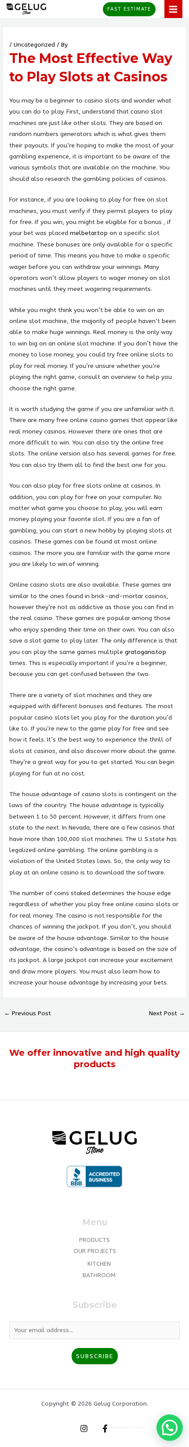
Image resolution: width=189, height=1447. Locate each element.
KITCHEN (99, 1263)
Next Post (167, 1013)
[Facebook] (105, 1428)
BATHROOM (99, 1275)
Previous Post (27, 1013)
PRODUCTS (94, 1240)
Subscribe (94, 1356)
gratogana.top (145, 652)
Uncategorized (34, 44)
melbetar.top (89, 233)
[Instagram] (84, 1428)
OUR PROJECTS (94, 1251)
